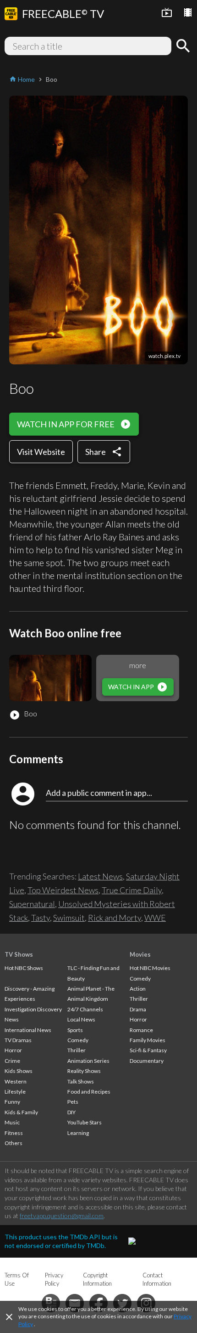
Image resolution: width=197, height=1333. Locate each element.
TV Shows (19, 954)
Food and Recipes (88, 1091)
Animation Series (88, 1060)
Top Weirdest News (62, 890)
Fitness (14, 1132)
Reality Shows (84, 1070)
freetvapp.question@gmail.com (62, 1216)
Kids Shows (19, 1070)
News (12, 1019)
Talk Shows (80, 1081)
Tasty (40, 918)
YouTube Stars (84, 1122)
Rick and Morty (114, 918)
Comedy (77, 1040)
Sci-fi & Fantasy (148, 1050)
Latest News (100, 876)
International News (28, 1030)
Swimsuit (69, 918)
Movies (140, 954)
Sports (75, 1030)
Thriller (76, 1050)
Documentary (147, 1060)
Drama (138, 1009)
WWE (155, 918)
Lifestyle (15, 1091)
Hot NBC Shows (24, 967)
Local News (81, 1019)
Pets (72, 1101)
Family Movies (147, 1040)
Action (138, 988)
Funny (12, 1101)
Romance (141, 1030)
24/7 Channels (85, 1009)
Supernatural (32, 904)
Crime (12, 1060)
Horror (13, 1050)
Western (16, 1081)
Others (13, 1143)
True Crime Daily (132, 890)
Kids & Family (21, 1112)
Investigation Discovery (33, 1009)
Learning (78, 1132)
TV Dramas (18, 1040)
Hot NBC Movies (150, 967)
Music (12, 1122)
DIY (71, 1112)
